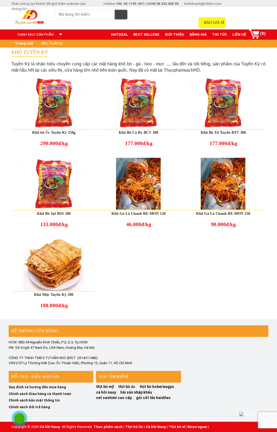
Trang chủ (23, 43)
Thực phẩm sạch (108, 427)
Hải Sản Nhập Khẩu (136, 392)
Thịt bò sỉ (177, 427)
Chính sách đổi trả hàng (29, 407)
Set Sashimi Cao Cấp (114, 398)
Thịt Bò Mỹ (105, 386)
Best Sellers (146, 34)
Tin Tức (219, 34)
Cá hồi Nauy (49, 427)
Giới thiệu (174, 34)
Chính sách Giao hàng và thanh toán (40, 394)
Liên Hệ (239, 34)
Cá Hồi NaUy (106, 392)
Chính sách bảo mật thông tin (34, 400)
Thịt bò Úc (134, 427)
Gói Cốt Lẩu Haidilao (153, 398)
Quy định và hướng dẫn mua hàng (37, 387)
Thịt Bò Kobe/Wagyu (157, 386)
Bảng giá (198, 34)
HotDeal (119, 34)
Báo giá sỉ (213, 23)
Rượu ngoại (197, 427)
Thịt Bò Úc (126, 386)
